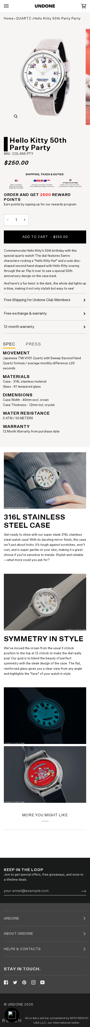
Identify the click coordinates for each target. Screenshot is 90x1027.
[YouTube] (42, 982)
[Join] (79, 891)
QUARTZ (23, 18)
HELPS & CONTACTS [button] (22, 949)
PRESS (33, 344)
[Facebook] (6, 982)
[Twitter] (15, 982)
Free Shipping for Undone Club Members (37, 300)
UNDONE (15, 1004)
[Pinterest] (24, 982)
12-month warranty (19, 327)
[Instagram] (33, 982)
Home (9, 18)
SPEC (9, 344)
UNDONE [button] (11, 918)
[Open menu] (11, 6)
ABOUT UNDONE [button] (18, 933)
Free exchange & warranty (25, 313)
